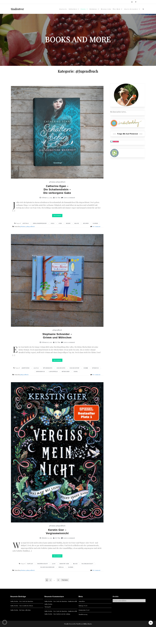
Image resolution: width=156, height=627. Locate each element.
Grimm (85, 368)
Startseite (63, 9)
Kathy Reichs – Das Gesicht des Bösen (22, 605)
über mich (116, 9)
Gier (60, 223)
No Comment (96, 226)
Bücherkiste (47, 368)
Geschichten (74, 368)
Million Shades (88, 624)
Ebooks (83, 9)
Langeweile (53, 371)
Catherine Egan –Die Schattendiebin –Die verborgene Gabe (57, 189)
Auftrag (25, 223)
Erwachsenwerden (40, 223)
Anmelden (82, 601)
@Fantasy (52, 182)
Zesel (76, 371)
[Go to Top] (151, 623)
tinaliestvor (17, 9)
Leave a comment (69, 198)
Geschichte (61, 368)
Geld (52, 223)
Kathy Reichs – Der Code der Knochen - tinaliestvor (60, 601)
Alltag (36, 368)
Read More (57, 215)
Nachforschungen (47, 567)
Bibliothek (73, 9)
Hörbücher (93, 9)
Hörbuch (95, 368)
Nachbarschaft (87, 563)
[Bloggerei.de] (114, 141)
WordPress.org (83, 614)
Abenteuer (26, 368)
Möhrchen (66, 371)
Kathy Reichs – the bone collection (21, 610)
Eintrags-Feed (83, 605)
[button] (4, 622)
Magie (77, 223)
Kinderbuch (40, 371)
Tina (58, 198)
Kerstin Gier (64, 563)
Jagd (54, 563)
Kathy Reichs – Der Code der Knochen (22, 601)
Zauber (95, 223)
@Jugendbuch (60, 182)
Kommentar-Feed (84, 610)
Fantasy (30, 563)
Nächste (65, 580)
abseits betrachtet (131, 9)
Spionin (86, 223)
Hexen (68, 223)
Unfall (61, 567)
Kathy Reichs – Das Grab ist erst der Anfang (57, 614)
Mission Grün (106, 9)
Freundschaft (42, 563)
